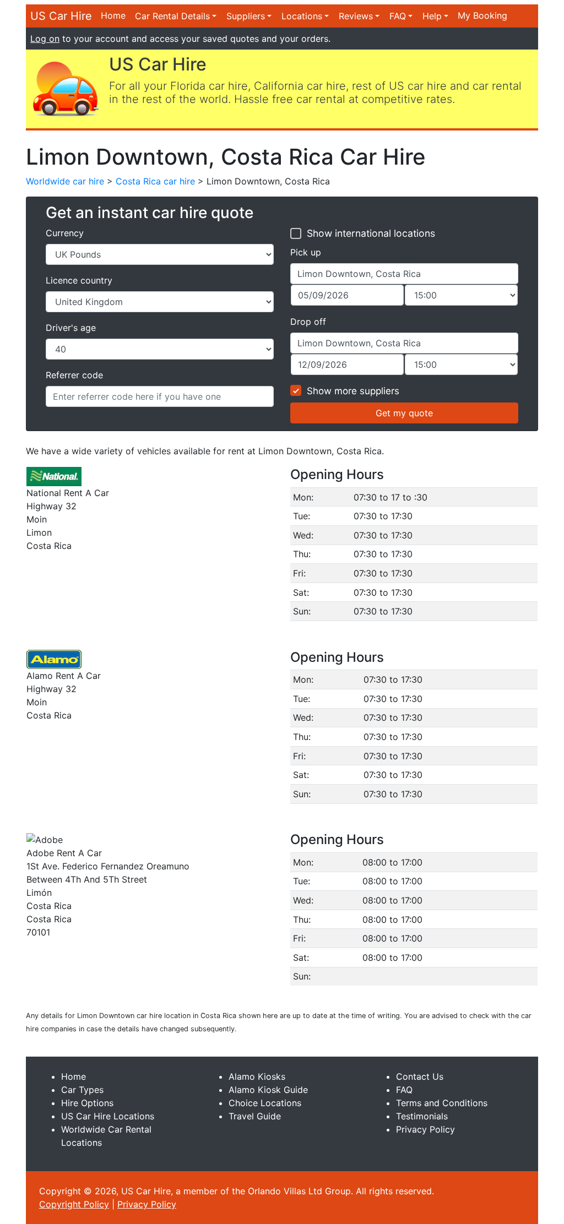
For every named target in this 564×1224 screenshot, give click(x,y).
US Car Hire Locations (107, 1116)
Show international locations (371, 233)
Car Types (82, 1089)
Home (113, 15)
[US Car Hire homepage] (65, 88)
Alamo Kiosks (257, 1076)
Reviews (356, 15)
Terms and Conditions (441, 1102)
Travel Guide (255, 1116)
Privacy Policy (425, 1129)
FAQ (397, 15)
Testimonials (422, 1116)
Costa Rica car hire (155, 181)
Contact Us (419, 1076)
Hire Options (87, 1102)
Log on (44, 38)
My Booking (482, 15)
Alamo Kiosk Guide (268, 1089)
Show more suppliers (353, 390)
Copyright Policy (74, 1204)
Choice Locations (265, 1102)
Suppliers (245, 15)
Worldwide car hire (65, 181)
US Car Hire (61, 16)
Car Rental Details (172, 15)
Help (432, 15)
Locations (301, 15)
